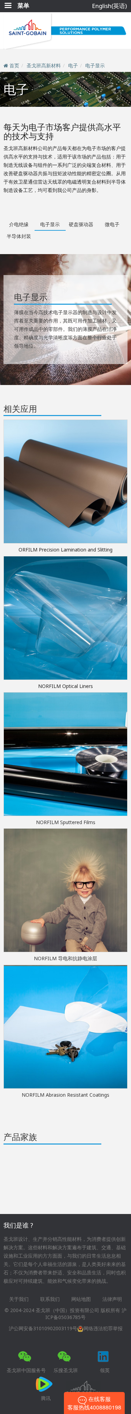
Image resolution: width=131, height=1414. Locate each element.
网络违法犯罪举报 (103, 1328)
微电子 (112, 224)
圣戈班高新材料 (44, 65)
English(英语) (109, 6)
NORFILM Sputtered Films (65, 822)
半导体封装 (19, 236)
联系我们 (50, 1299)
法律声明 (112, 1299)
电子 (73, 65)
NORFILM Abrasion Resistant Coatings (65, 1094)
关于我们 (19, 1299)
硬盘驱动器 (81, 224)
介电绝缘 (19, 224)
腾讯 (46, 1398)
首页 (14, 65)
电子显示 (95, 65)
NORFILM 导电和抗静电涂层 (65, 958)
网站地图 (81, 1299)
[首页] (65, 30)
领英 (105, 1370)
